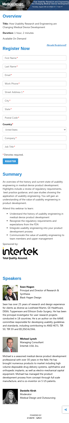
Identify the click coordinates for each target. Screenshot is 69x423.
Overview (12, 16)
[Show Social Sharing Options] (65, 409)
